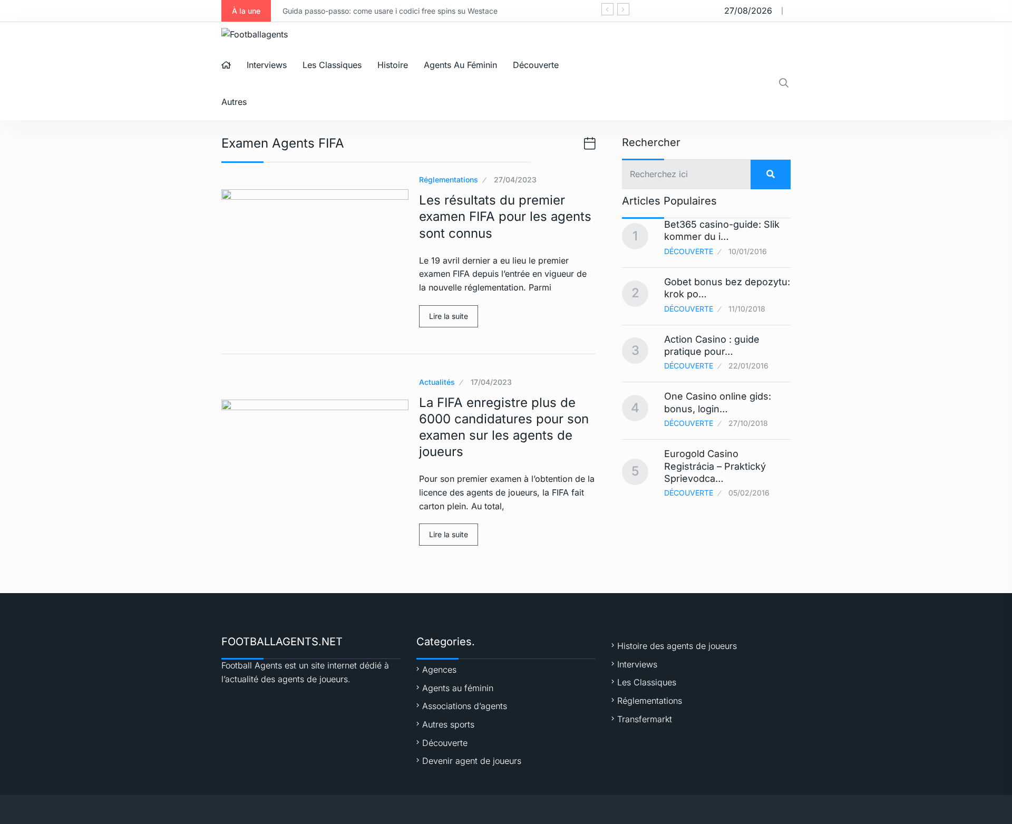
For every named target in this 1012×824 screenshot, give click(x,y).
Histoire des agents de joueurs (677, 646)
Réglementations (448, 179)
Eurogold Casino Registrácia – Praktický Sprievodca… (715, 466)
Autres (234, 101)
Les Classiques (332, 65)
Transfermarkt (644, 719)
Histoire (392, 65)
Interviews (267, 65)
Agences (439, 669)
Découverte (536, 65)
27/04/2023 (515, 179)
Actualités (437, 381)
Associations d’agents (464, 706)
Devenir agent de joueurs (471, 760)
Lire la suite (448, 316)
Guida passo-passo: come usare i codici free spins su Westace (390, 10)
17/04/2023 (491, 381)
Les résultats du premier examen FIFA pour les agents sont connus (505, 216)
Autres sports (448, 724)
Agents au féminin (460, 65)
